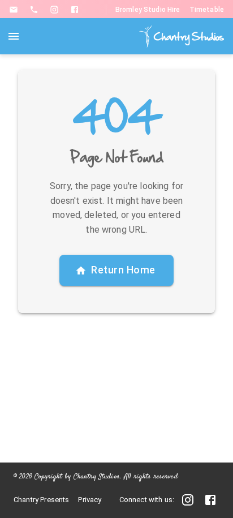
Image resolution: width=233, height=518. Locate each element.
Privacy (89, 499)
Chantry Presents (41, 499)
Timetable (206, 10)
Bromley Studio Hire (147, 10)
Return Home (123, 270)
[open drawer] (13, 36)
